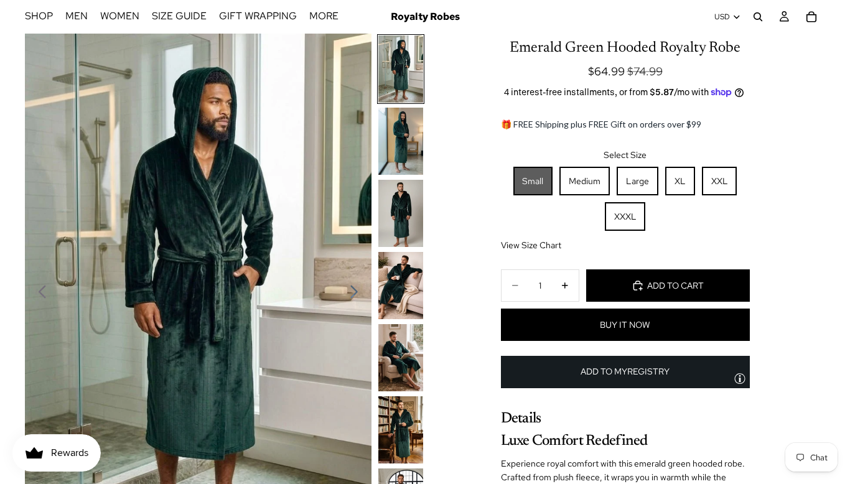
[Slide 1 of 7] (400, 69)
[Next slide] (357, 294)
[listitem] (324, 16)
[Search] (758, 16)
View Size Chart (531, 245)
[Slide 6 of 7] (400, 429)
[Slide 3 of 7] (400, 213)
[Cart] (811, 16)
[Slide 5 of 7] (400, 357)
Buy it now (625, 324)
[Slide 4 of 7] (400, 285)
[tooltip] (740, 378)
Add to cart (675, 285)
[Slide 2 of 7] (400, 141)
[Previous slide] (39, 294)
